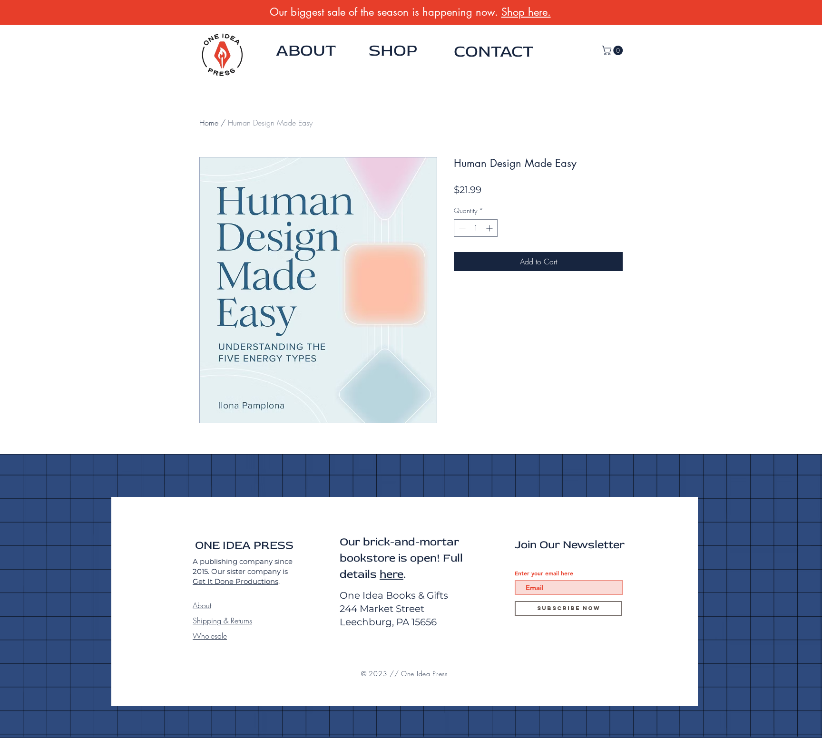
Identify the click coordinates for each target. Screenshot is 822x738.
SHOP (393, 50)
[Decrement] (461, 228)
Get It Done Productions (235, 581)
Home (208, 122)
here (391, 574)
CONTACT (493, 51)
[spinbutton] (475, 228)
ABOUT (306, 50)
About (202, 605)
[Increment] (490, 228)
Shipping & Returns (222, 620)
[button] (613, 50)
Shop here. (526, 12)
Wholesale (210, 636)
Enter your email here (544, 573)
